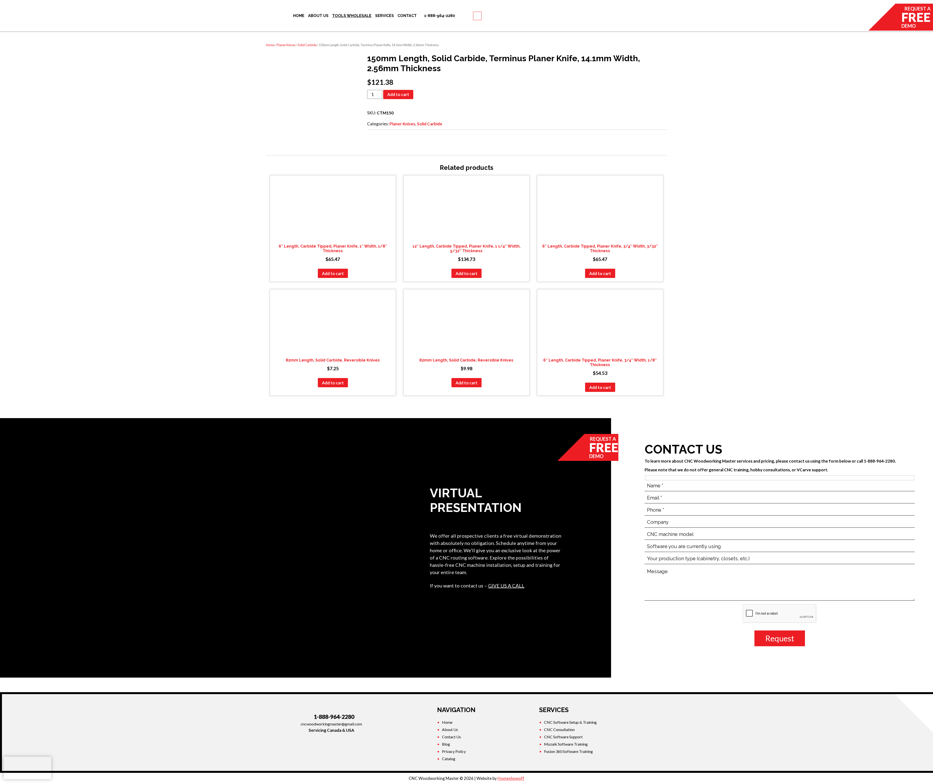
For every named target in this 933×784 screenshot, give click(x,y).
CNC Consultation (559, 729)
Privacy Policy (454, 751)
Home (270, 45)
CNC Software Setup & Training (570, 722)
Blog (446, 744)
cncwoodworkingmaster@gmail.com (331, 724)
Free (916, 17)
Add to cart (398, 94)
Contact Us (451, 736)
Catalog (448, 758)
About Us (450, 729)
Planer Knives (286, 45)
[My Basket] (477, 16)
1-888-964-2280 (334, 716)
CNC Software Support (563, 736)
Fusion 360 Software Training (568, 751)
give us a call (506, 585)
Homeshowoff (511, 778)
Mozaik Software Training (566, 744)
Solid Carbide (307, 45)
